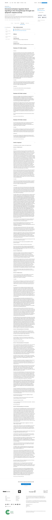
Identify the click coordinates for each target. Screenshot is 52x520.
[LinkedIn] (7, 504)
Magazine (18, 2)
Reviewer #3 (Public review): (8, 37)
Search (35, 2)
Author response (8, 39)
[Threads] (17, 504)
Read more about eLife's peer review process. (20, 30)
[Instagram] (13, 504)
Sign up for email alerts (26, 484)
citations (39, 21)
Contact (6, 499)
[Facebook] (19, 504)
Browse (15, 2)
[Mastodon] (11, 504)
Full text (12, 23)
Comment (45, 17)
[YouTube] (15, 504)
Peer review (22, 23)
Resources (17, 499)
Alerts (38, 2)
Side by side (27, 23)
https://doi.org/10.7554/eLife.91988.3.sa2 (18, 116)
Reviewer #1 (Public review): (8, 31)
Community (21, 2)
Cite (45, 15)
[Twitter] (9, 504)
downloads (43, 20)
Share (40, 17)
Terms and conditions (8, 500)
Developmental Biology (8, 7)
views (39, 20)
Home (12, 2)
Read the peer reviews (42, 10)
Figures (17, 23)
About (25, 2)
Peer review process (8, 27)
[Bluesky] (5, 504)
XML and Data (17, 500)
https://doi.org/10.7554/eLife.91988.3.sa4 (18, 476)
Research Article (7, 6)
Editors (6, 29)
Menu (10, 2)
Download (40, 15)
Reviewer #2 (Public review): (8, 34)
